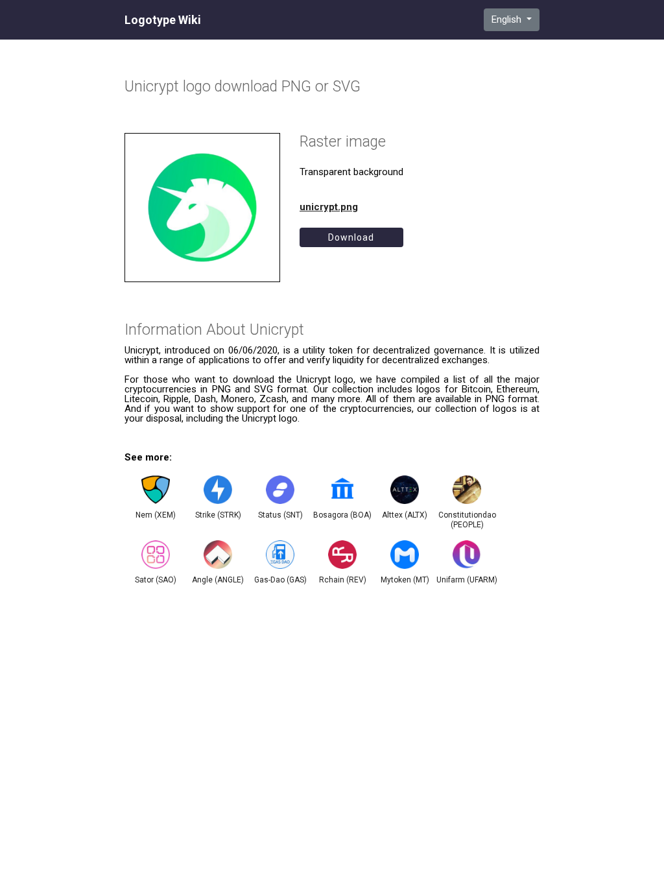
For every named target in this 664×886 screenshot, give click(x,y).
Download (351, 237)
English (508, 19)
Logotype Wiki (162, 20)
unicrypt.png (329, 207)
